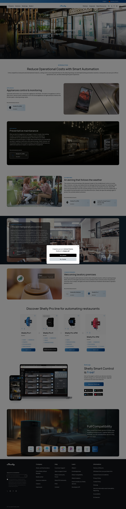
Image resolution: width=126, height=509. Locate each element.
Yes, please (63, 255)
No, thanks (63, 259)
